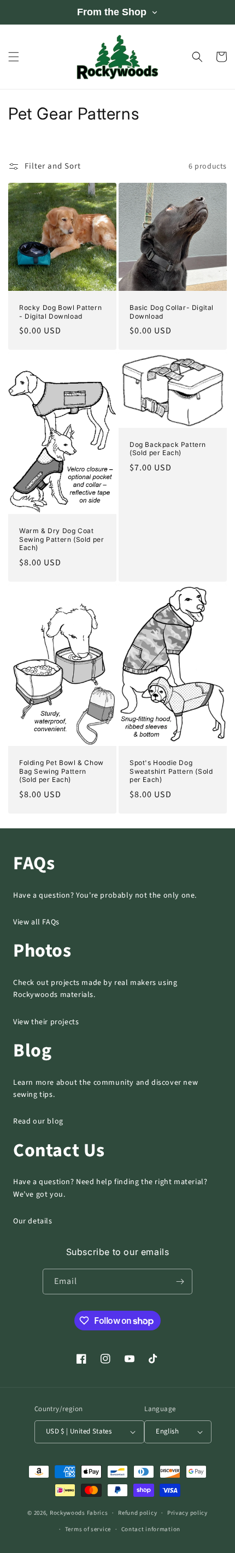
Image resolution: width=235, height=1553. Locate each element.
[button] (14, 57)
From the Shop (111, 12)
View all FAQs (36, 922)
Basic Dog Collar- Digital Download (172, 311)
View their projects (46, 1022)
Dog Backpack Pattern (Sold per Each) (168, 448)
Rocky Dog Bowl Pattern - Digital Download (60, 311)
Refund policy (137, 1513)
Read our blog (38, 1121)
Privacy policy (187, 1513)
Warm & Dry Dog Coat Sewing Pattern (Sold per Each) (61, 539)
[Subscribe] (180, 1281)
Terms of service (88, 1529)
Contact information (150, 1529)
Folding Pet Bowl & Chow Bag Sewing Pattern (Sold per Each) (61, 771)
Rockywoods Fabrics (79, 1513)
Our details (32, 1221)
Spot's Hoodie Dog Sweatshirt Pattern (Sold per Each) (171, 771)
